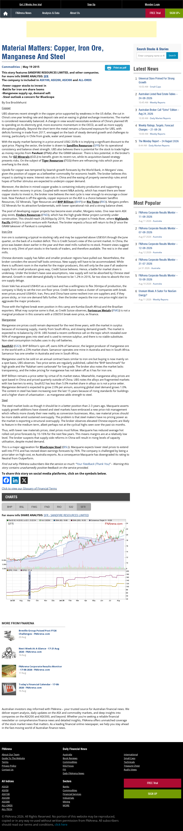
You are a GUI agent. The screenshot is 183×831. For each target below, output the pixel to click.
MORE (66, 805)
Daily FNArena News (73, 773)
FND (45, 215)
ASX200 (56, 80)
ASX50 (5, 790)
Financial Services (72, 794)
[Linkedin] (15, 480)
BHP (78, 201)
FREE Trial (155, 13)
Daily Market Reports (160, 118)
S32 (17, 346)
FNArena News (23, 13)
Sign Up (91, 4)
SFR (46, 76)
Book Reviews (70, 758)
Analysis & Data (50, 13)
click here (61, 825)
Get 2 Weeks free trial (30, 4)
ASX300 (67, 80)
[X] (24, 480)
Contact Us (7, 769)
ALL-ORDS (85, 80)
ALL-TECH (7, 809)
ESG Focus (68, 765)
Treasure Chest (132, 765)
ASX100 (45, 80)
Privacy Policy (9, 765)
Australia (157, 220)
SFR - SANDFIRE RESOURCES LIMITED (66, 515)
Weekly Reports (157, 102)
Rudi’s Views (130, 769)
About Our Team (10, 754)
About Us (75, 13)
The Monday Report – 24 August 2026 (159, 141)
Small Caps (155, 86)
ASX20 (5, 786)
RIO (103, 201)
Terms (5, 762)
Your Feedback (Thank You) (92, 464)
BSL (65, 447)
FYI (64, 769)
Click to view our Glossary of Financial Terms (29, 488)
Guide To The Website (13, 758)
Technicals (129, 762)
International (131, 754)
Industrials (68, 797)
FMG (116, 310)
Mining (66, 801)
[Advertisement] (92, 29)
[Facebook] (6, 480)
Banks (66, 786)
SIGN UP (174, 13)
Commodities (11, 66)
